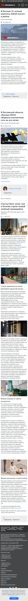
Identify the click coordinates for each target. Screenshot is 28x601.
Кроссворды (4, 528)
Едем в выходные (5, 527)
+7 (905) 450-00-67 (5, 556)
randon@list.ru (4, 566)
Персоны (21, 527)
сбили (21, 173)
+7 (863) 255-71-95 (5, 555)
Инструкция (15, 527)
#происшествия (5, 181)
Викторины (12, 528)
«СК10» (19, 243)
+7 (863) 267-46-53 (5, 564)
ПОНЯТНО (14, 598)
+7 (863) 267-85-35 (5, 563)
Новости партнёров (12, 529)
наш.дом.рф (17, 508)
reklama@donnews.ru (6, 558)
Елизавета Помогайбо (14, 188)
